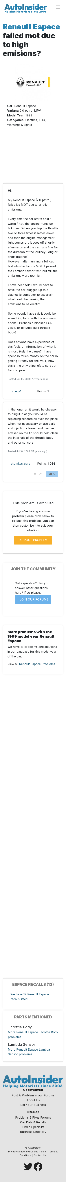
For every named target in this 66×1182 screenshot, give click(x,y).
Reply (37, 474)
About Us (33, 1100)
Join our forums (34, 599)
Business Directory (33, 1132)
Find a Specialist (33, 1127)
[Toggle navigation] (58, 7)
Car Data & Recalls (33, 1122)
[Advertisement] (33, 157)
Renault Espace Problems (37, 664)
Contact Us (40, 1155)
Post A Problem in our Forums (33, 1095)
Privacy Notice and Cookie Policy (27, 1151)
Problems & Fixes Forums (33, 1117)
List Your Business (33, 1105)
